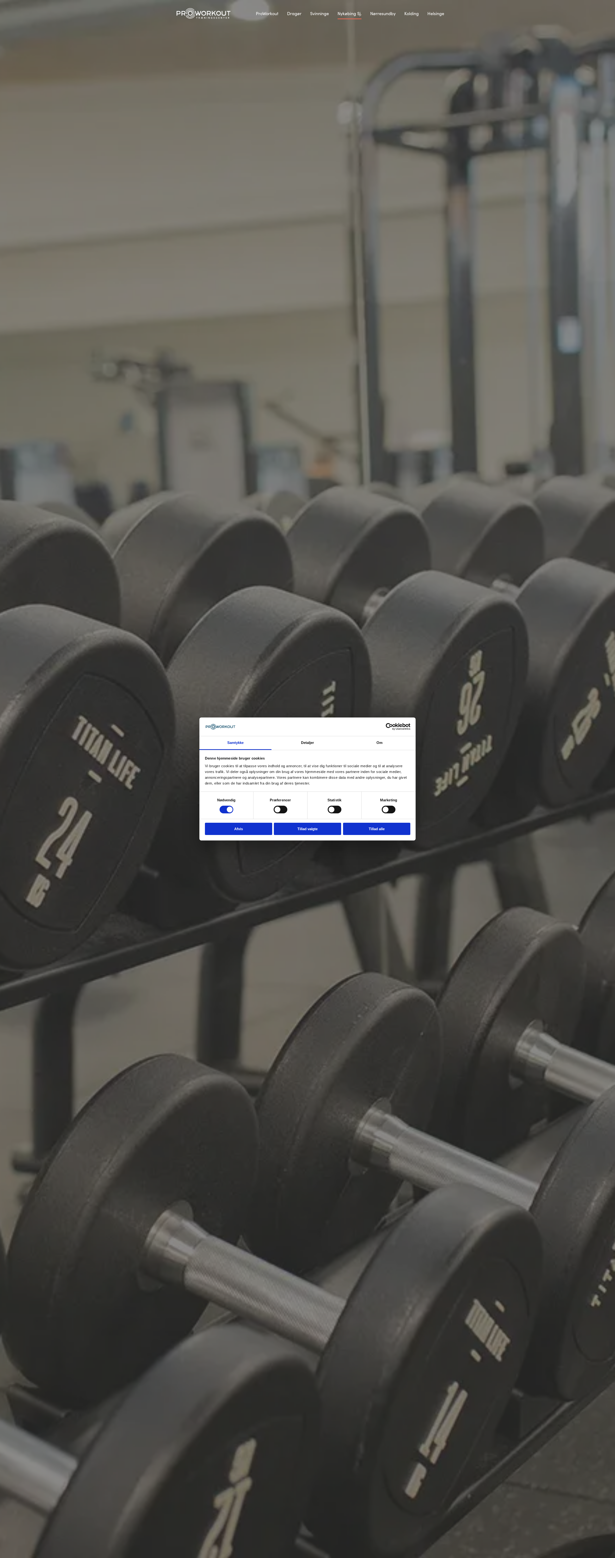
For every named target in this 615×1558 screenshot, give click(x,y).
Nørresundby (383, 13)
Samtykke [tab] (235, 743)
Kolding (411, 13)
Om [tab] (379, 743)
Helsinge (435, 13)
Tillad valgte (307, 829)
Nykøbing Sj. (350, 13)
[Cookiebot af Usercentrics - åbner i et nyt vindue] (389, 726)
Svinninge (319, 13)
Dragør (294, 13)
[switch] (280, 809)
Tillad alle (377, 829)
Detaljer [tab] (307, 743)
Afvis (238, 829)
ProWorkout (267, 13)
